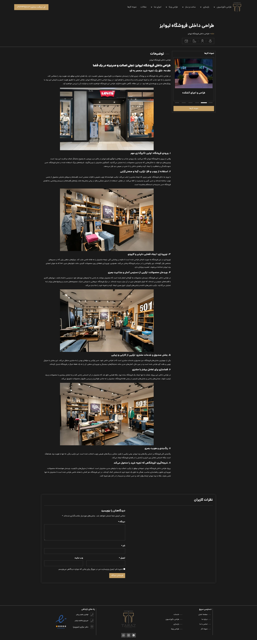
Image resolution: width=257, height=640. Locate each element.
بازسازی (206, 7)
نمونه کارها (132, 7)
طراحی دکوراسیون (224, 7)
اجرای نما (157, 7)
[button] (211, 102)
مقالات (143, 7)
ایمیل (122, 558)
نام (123, 546)
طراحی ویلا (173, 7)
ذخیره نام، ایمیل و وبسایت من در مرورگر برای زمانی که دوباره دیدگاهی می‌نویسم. (90, 569)
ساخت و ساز (190, 7)
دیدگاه (121, 522)
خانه (212, 33)
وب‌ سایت (79, 558)
